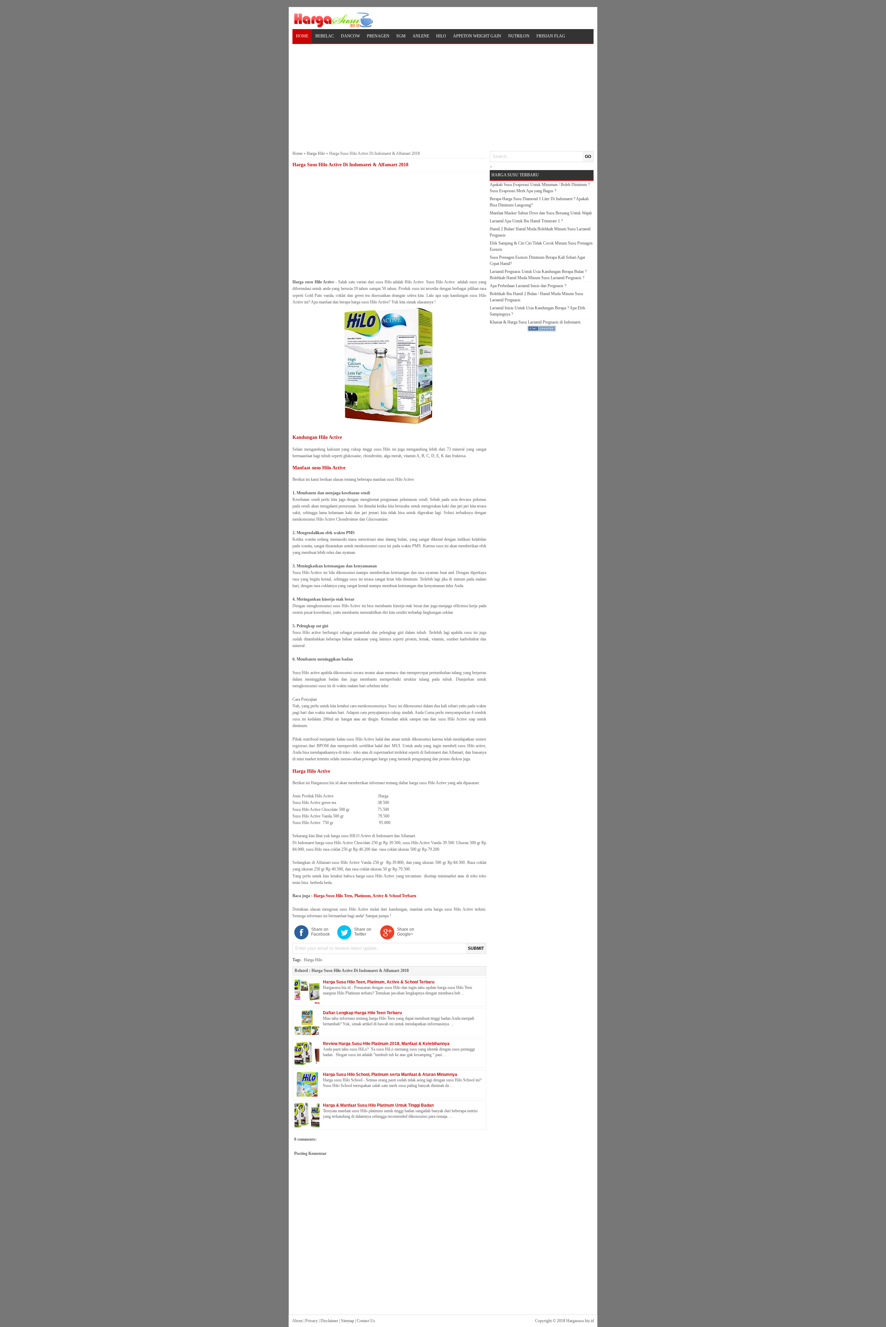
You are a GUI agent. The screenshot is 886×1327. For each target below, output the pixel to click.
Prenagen (378, 36)
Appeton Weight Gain (477, 36)
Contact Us (366, 1320)
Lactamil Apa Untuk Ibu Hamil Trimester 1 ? (526, 221)
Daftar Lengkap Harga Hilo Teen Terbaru (362, 1012)
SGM (401, 36)
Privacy (311, 1320)
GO (588, 156)
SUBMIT (476, 948)
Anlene (421, 36)
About (297, 1320)
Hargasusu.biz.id (580, 1320)
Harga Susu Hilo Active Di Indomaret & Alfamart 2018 (360, 970)
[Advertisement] (443, 96)
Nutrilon (519, 36)
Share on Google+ (405, 932)
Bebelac (324, 36)
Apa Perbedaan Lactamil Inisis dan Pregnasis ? (528, 285)
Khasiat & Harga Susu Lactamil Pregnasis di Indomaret (535, 322)
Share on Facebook (320, 932)
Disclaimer (329, 1320)
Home (302, 36)
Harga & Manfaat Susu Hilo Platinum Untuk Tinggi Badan (378, 1105)
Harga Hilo (316, 153)
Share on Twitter (362, 932)
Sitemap (347, 1320)
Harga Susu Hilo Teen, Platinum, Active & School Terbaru (365, 895)
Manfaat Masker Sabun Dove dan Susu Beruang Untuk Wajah (541, 213)
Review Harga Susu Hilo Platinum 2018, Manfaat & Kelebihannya (386, 1043)
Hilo (441, 36)
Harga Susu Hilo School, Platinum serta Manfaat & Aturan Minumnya (390, 1074)
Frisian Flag (550, 36)
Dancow (350, 36)
